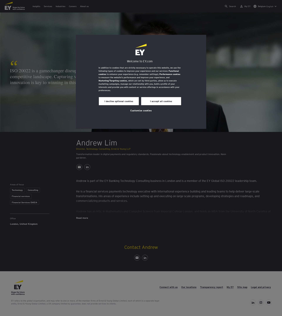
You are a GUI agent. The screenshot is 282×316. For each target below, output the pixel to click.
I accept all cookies (161, 101)
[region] (141, 82)
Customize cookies (141, 110)
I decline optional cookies (118, 101)
